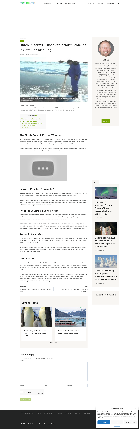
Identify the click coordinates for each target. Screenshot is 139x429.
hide (36, 115)
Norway (81, 3)
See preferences (130, 422)
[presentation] (36, 317)
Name (22, 385)
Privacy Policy (117, 426)
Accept (104, 422)
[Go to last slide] (24, 324)
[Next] (83, 324)
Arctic (59, 3)
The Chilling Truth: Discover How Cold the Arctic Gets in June (35, 333)
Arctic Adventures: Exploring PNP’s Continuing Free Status (35, 289)
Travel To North (47, 3)
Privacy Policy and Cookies (47, 424)
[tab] (50, 342)
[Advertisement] (69, 18)
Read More (99, 218)
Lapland (91, 3)
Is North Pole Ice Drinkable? (28, 121)
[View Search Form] (118, 3)
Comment (23, 360)
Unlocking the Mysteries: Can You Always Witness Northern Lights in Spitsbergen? (103, 208)
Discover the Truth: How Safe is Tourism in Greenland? (74, 289)
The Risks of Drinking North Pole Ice (33, 123)
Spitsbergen (70, 3)
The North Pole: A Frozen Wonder (30, 119)
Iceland (100, 3)
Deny (117, 422)
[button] (136, 408)
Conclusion (24, 127)
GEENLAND (110, 3)
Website (69, 385)
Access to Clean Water (29, 125)
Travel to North (25, 54)
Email (46, 385)
